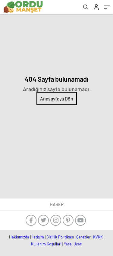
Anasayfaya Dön (56, 98)
